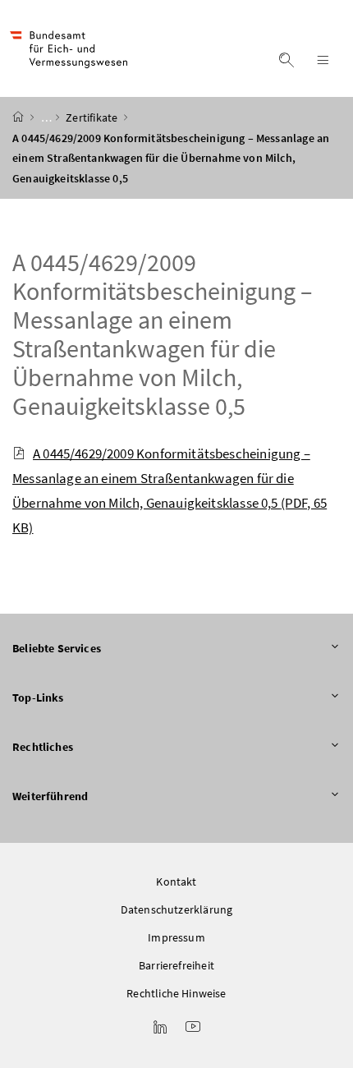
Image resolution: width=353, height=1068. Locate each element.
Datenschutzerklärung (177, 909)
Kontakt (176, 881)
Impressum (176, 937)
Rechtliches (42, 746)
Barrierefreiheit (176, 965)
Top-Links (38, 697)
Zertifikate (93, 117)
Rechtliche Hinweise (176, 993)
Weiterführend (50, 796)
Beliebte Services (56, 648)
